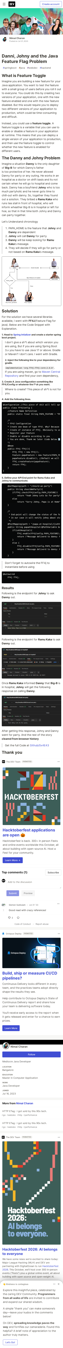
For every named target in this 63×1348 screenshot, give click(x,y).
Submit (13, 893)
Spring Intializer (22, 334)
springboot (10, 67)
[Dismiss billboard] (59, 1284)
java (22, 67)
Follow (31, 1054)
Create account (50, 4)
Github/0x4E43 (39, 745)
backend (45, 67)
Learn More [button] (11, 1028)
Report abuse (42, 924)
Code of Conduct (23, 924)
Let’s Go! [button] (10, 1342)
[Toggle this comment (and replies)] (4, 910)
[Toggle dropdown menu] (58, 761)
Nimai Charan (17, 38)
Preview (28, 893)
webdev (32, 67)
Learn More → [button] (12, 860)
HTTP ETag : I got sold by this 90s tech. (24, 1113)
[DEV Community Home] (12, 4)
